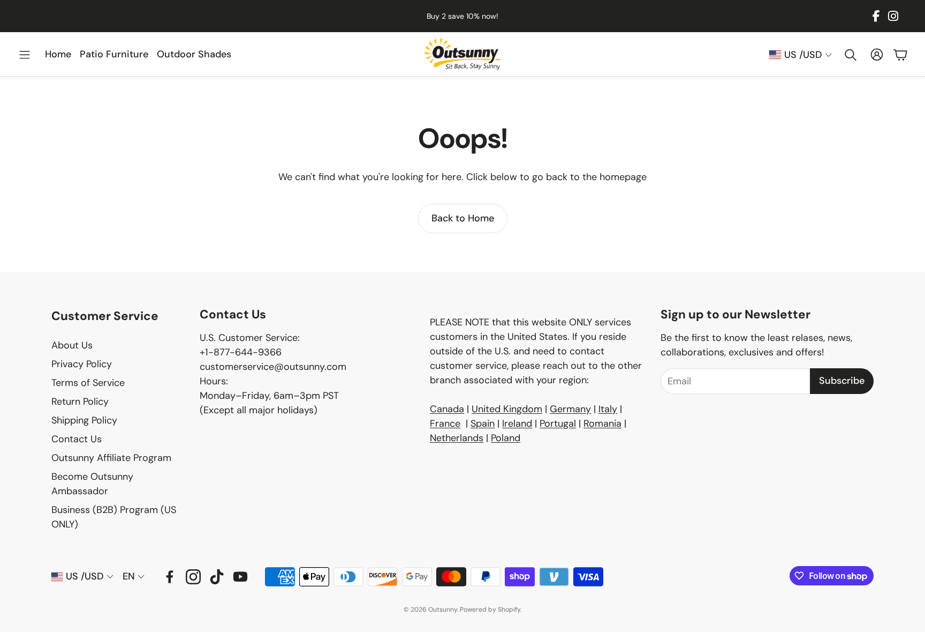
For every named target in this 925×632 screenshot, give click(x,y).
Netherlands (456, 438)
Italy (607, 409)
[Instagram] (893, 16)
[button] (24, 55)
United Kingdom (507, 409)
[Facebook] (876, 16)
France (445, 423)
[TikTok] (216, 576)
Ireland (517, 423)
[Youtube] (240, 576)
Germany (570, 409)
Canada (447, 409)
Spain (483, 423)
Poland (505, 438)
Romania (602, 423)
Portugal (558, 423)
